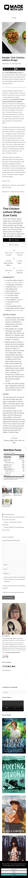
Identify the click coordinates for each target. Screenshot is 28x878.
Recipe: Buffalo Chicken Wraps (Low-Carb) (7, 495)
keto (17, 517)
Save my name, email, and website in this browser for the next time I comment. (14, 579)
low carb (8, 519)
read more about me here (13, 652)
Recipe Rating (6, 540)
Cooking (6, 514)
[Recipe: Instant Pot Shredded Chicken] (18, 490)
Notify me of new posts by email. (13, 592)
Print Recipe (21, 69)
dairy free (12, 517)
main (13, 519)
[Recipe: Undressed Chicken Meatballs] (7, 501)
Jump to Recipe (9, 69)
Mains (12, 514)
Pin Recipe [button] (15, 245)
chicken (6, 517)
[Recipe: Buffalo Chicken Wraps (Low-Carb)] (7, 490)
